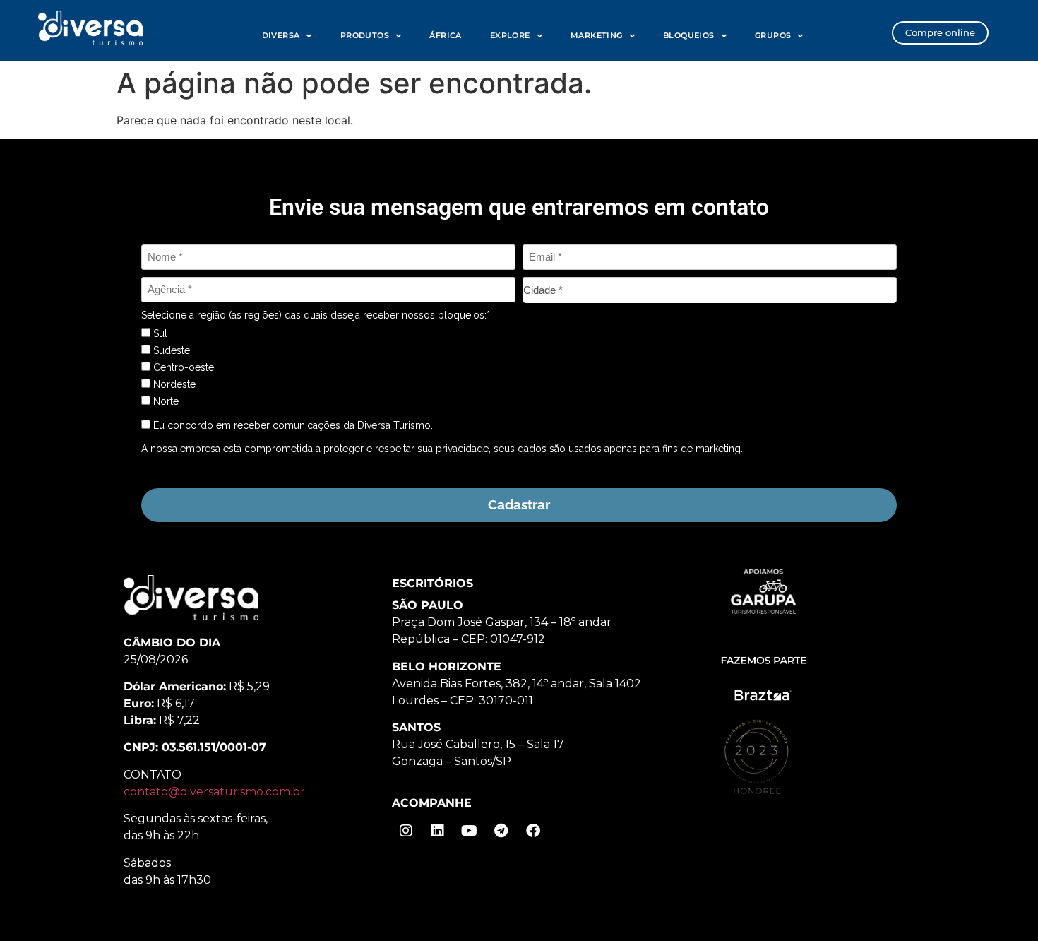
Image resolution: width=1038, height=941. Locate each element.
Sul (158, 333)
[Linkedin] (438, 831)
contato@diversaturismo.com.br (214, 791)
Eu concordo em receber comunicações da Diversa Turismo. (291, 425)
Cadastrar (519, 504)
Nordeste (173, 384)
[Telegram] (501, 831)
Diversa (281, 35)
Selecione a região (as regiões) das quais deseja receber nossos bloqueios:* (315, 315)
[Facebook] (533, 831)
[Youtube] (469, 831)
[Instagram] (406, 831)
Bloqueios (689, 35)
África (445, 35)
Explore (510, 35)
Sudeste (170, 350)
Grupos (773, 35)
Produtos (364, 35)
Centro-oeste (182, 367)
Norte (164, 401)
